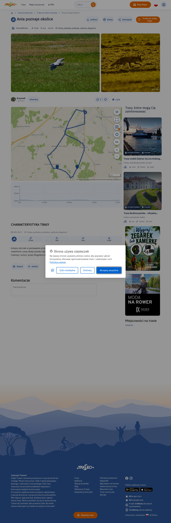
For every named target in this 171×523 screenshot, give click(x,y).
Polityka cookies (58, 262)
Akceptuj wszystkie (109, 270)
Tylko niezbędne (67, 270)
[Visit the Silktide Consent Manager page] (52, 270)
